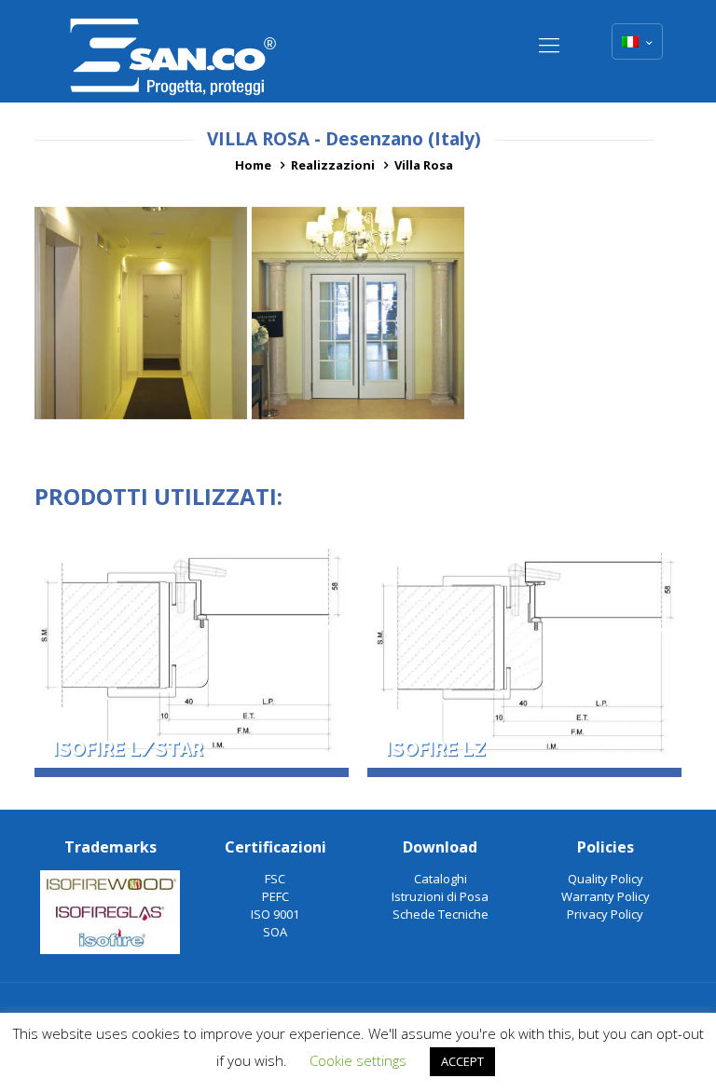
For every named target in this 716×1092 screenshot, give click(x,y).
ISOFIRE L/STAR (128, 750)
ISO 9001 (275, 914)
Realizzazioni (333, 165)
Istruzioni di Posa (440, 896)
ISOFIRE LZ (436, 750)
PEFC (275, 896)
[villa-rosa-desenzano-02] (140, 313)
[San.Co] (173, 51)
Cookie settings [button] (358, 1060)
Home (253, 165)
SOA (275, 931)
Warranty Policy (605, 896)
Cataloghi (440, 878)
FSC (275, 878)
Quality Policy (605, 878)
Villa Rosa (423, 165)
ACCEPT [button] (462, 1061)
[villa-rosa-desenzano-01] (358, 313)
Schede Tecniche (440, 914)
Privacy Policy (605, 914)
